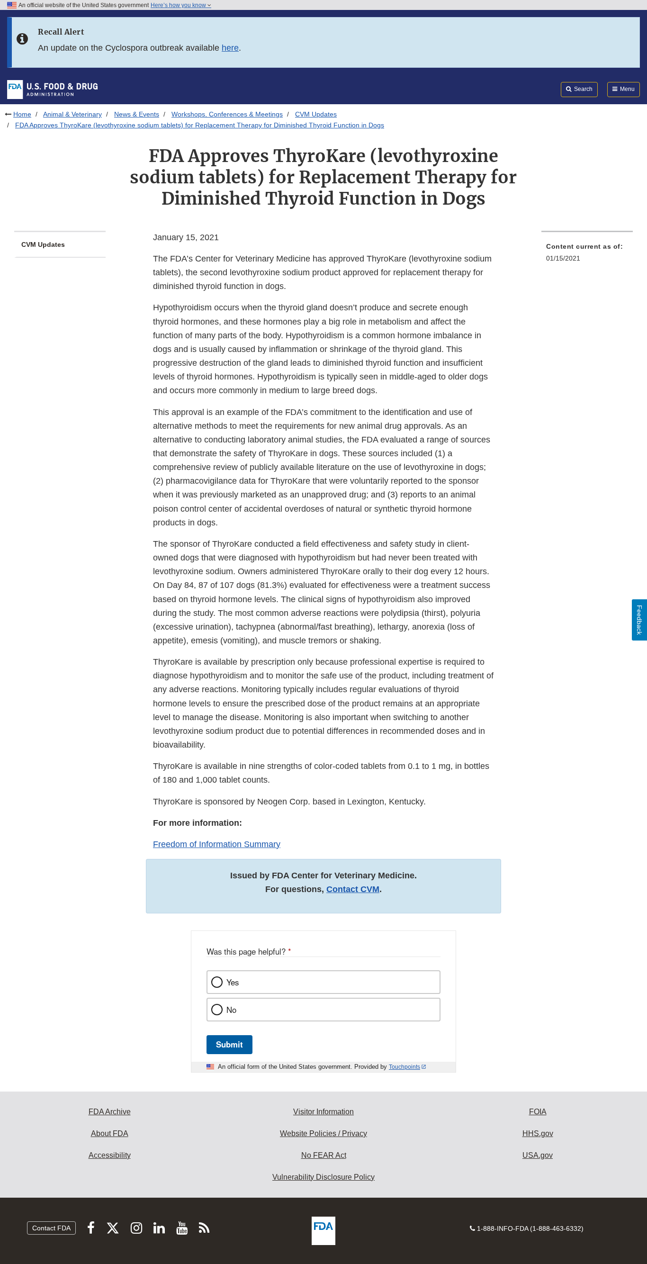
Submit (229, 1044)
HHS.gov (537, 1133)
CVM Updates (316, 114)
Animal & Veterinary (72, 114)
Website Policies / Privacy (323, 1133)
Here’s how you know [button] (179, 5)
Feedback (639, 620)
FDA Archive (110, 1112)
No (231, 1009)
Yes (232, 982)
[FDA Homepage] (52, 89)
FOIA (538, 1112)
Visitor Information (323, 1112)
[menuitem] (587, 255)
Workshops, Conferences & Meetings (227, 114)
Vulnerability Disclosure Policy (323, 1177)
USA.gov (537, 1155)
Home (22, 114)
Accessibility (110, 1155)
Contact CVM (352, 889)
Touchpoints (404, 1067)
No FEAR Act (323, 1155)
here (230, 48)
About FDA (109, 1133)
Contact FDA (51, 1228)
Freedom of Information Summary (216, 844)
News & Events (136, 114)
